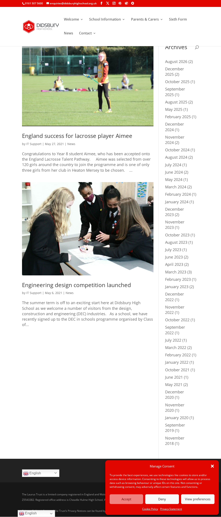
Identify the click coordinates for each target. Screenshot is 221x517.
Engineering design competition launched (76, 285)
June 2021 (174, 377)
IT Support (33, 144)
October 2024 (177, 149)
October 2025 (177, 81)
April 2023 (174, 264)
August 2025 (176, 102)
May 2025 (173, 109)
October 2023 (177, 234)
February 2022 (178, 354)
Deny (162, 499)
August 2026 (176, 61)
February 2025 (178, 116)
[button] (212, 466)
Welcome (71, 20)
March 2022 (175, 347)
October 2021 (177, 369)
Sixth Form (178, 20)
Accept (126, 499)
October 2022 (177, 319)
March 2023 (175, 272)
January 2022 (176, 362)
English (34, 473)
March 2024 (175, 186)
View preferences (197, 499)
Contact (85, 34)
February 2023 (178, 279)
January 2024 (176, 201)
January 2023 (176, 286)
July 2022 (173, 340)
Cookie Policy (150, 509)
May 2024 (173, 179)
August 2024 (176, 157)
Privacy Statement (171, 509)
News (68, 34)
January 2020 (176, 417)
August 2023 (176, 242)
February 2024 (178, 194)
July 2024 (173, 164)
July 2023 (173, 249)
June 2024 (174, 172)
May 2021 (173, 384)
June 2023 (174, 257)
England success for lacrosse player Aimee (78, 136)
